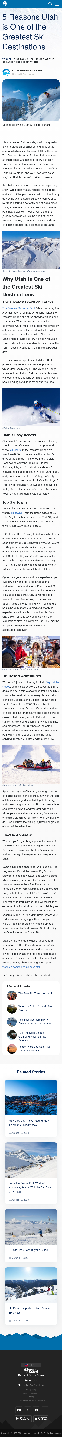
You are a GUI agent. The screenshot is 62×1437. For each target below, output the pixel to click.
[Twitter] (27, 1409)
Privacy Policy (31, 1389)
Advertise (31, 1380)
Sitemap (31, 1396)
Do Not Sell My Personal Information (31, 1400)
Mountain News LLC (33, 1433)
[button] (31, 1365)
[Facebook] (45, 1409)
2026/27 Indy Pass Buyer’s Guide (28, 1250)
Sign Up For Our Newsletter (31, 1385)
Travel (7, 59)
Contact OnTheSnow (31, 1375)
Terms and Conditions (31, 1393)
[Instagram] (36, 1409)
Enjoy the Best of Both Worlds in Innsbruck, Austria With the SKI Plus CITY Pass (30, 1187)
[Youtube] (18, 1409)
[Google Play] (23, 1418)
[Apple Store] (40, 1418)
